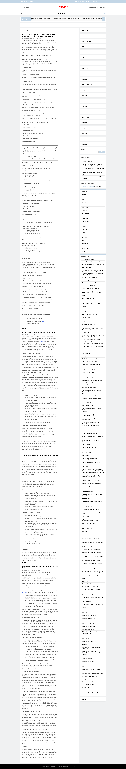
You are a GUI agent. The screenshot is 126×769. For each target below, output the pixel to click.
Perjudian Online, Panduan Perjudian (90, 486)
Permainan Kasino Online (87, 491)
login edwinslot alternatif (87, 430)
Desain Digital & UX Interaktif (88, 285)
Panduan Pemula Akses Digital (89, 447)
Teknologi (84, 610)
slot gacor (84, 79)
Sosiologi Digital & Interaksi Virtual (90, 575)
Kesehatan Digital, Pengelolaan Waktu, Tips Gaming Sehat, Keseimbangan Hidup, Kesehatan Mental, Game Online (92, 410)
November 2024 (85, 248)
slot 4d (42, 321)
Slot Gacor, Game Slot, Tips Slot (89, 534)
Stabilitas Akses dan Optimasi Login (90, 586)
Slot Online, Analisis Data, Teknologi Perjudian (92, 546)
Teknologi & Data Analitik (87, 612)
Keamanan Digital (86, 384)
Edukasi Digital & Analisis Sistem (89, 301)
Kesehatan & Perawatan (87, 405)
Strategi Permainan (86, 601)
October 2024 (85, 251)
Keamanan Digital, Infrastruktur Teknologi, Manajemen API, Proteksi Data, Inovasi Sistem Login (92, 392)
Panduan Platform (86, 455)
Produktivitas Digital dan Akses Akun (90, 509)
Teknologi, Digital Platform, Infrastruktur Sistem (92, 673)
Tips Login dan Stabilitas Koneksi (89, 676)
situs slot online (85, 526)
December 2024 (85, 246)
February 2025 (85, 240)
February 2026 (85, 207)
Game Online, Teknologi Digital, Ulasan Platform (92, 349)
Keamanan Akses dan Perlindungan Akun (91, 377)
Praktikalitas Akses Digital (88, 506)
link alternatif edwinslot (87, 428)
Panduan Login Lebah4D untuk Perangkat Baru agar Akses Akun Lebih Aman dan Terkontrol (77, 1)
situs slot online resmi (87, 528)
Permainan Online (86, 498)
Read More (24, 328)
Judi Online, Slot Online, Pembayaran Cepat (91, 367)
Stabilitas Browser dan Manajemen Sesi (91, 589)
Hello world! (98, 186)
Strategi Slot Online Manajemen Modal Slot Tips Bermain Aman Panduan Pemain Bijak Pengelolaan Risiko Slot (93, 606)
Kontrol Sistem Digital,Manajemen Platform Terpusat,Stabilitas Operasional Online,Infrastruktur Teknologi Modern (91, 424)
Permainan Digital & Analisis (88, 488)
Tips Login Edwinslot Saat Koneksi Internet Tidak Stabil (36, 18)
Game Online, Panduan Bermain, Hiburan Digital (92, 343)
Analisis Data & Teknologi (88, 259)
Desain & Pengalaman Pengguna (89, 280)
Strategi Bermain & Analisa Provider (90, 592)
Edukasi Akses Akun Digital (88, 298)
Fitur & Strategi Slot (86, 317)
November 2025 (85, 216)
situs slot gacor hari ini (87, 84)
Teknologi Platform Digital (88, 661)
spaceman (84, 138)
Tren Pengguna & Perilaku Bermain (89, 681)
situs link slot (85, 68)
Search (83, 149)
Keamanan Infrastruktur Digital (89, 396)
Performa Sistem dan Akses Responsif (90, 480)
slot (83, 73)
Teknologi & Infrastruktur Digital (89, 615)
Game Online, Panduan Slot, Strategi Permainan (92, 346)
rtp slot (43, 341)
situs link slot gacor (86, 41)
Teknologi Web (85, 666)
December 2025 (85, 213)
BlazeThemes (72, 766)
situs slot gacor (85, 52)
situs (83, 63)
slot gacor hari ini (45, 460)
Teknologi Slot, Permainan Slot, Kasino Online (92, 664)
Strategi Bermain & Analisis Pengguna (90, 594)
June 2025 (84, 229)
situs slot (84, 46)
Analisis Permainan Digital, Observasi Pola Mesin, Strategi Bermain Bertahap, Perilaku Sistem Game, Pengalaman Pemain (93, 266)
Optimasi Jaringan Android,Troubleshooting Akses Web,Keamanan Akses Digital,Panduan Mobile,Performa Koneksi (93, 440)
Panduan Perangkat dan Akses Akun (90, 452)
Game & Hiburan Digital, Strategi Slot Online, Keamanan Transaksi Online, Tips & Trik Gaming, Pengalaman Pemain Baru (92, 328)
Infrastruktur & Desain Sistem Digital (90, 361)
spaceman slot (85, 581)
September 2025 (85, 221)
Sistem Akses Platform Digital (89, 523)
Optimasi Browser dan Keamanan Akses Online (92, 436)
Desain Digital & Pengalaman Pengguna (90, 282)
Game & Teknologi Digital (87, 332)
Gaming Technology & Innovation (89, 356)
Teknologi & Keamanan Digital (88, 618)
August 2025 (85, 224)
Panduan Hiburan (86, 444)
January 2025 (85, 243)
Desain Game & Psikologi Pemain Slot (90, 288)
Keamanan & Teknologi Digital (88, 375)
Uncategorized (85, 687)
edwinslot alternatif (86, 309)
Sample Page (61, 13)
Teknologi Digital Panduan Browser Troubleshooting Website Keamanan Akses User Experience (92, 643)
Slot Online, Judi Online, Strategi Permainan (91, 552)
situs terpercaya (85, 111)
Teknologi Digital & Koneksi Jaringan (90, 638)
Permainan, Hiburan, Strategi (88, 504)
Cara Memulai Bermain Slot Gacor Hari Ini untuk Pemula (40, 455)
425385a (25, 38)
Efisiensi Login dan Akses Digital (89, 314)
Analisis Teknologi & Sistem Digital (90, 277)
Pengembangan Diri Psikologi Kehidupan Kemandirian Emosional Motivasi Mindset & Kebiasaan (91, 476)
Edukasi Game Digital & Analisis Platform (91, 303)
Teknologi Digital (86, 636)
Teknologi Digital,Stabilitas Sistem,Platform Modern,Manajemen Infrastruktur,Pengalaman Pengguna (92, 653)
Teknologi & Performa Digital (88, 626)
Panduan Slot (85, 466)
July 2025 (84, 226)
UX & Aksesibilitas (86, 690)
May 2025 (84, 232)
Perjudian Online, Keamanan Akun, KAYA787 (91, 483)
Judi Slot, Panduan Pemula (88, 372)
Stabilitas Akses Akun (87, 583)
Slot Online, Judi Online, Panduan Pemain (91, 549)
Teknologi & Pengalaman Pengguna (90, 623)
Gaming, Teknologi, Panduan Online (90, 358)
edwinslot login (85, 311)
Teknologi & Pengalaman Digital (89, 621)
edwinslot (84, 306)
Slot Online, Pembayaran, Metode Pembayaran (92, 563)
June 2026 (84, 196)
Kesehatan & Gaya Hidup (87, 402)
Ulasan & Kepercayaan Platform (89, 684)
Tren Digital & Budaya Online (88, 679)
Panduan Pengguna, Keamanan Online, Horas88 (92, 450)
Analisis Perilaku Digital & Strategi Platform (91, 261)
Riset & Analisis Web (86, 516)
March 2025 (84, 237)
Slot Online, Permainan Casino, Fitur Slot (91, 566)
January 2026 (85, 210)
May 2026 (84, 199)
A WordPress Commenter (88, 186)
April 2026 (84, 202)
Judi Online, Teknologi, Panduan (89, 369)
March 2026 (84, 205)
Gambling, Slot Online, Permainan (89, 324)
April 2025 (84, 235)
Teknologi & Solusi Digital (88, 629)
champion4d (25, 592)
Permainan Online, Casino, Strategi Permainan (92, 501)
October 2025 (85, 218)
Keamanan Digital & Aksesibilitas (89, 387)
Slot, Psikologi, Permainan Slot (89, 568)
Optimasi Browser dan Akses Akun (89, 433)
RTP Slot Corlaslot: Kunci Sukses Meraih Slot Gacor (38, 332)
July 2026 (84, 194)
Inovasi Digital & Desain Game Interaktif (91, 364)
